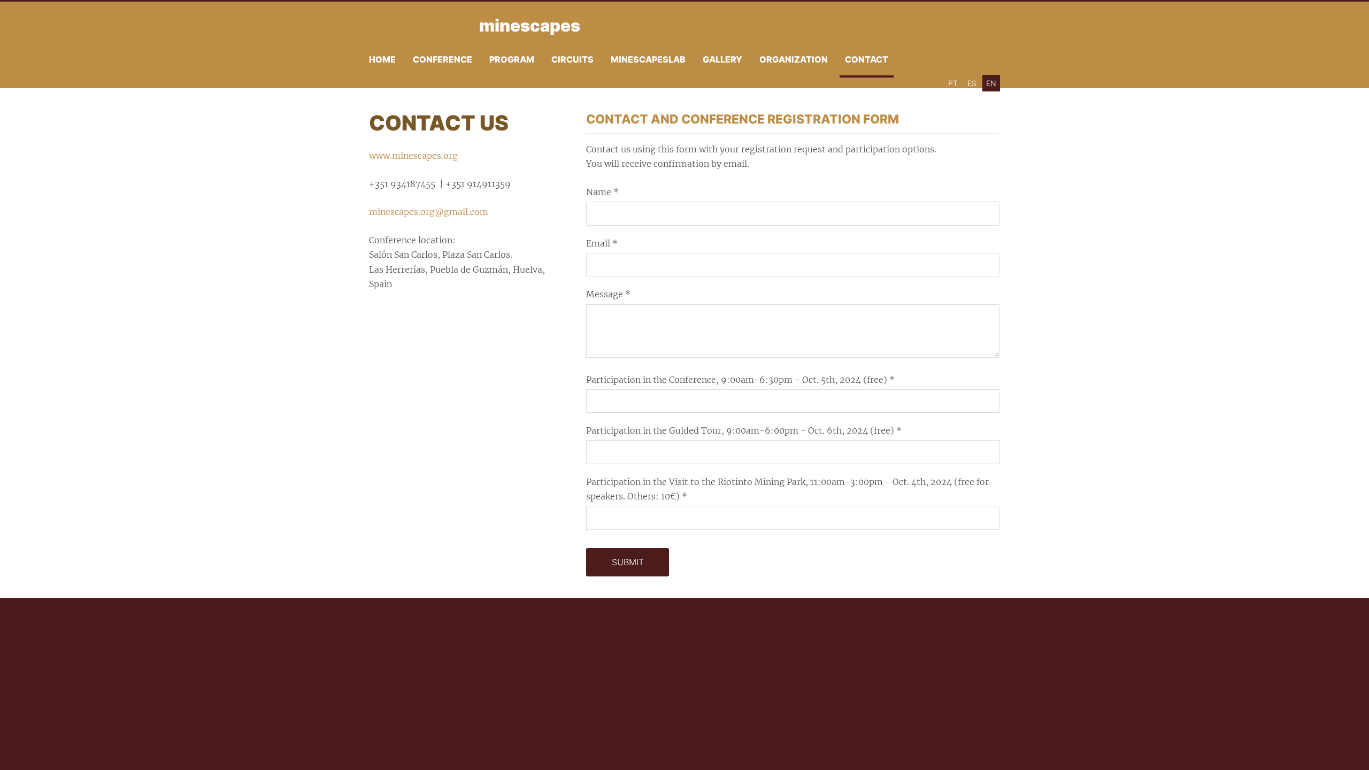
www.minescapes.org (413, 155)
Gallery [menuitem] (722, 59)
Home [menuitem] (382, 59)
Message (608, 294)
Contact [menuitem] (866, 59)
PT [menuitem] (953, 83)
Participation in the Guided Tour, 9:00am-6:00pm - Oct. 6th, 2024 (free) (744, 430)
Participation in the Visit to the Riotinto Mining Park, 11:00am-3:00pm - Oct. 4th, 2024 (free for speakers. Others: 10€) (787, 489)
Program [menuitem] (511, 59)
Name (602, 192)
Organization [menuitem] (793, 59)
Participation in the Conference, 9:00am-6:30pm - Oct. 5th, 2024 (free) (740, 379)
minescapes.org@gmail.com (428, 211)
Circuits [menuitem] (572, 59)
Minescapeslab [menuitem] (648, 59)
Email (602, 243)
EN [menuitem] (991, 83)
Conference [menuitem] (442, 59)
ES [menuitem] (971, 83)
